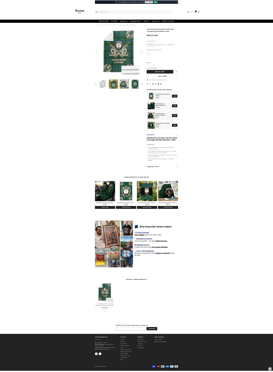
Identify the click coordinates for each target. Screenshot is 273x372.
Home (96, 25)
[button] (96, 52)
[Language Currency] (198, 12)
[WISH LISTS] (192, 12)
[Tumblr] (155, 83)
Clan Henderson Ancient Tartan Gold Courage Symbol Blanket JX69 (105, 304)
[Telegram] (158, 83)
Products (101, 25)
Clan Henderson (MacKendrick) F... (160, 114)
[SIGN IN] (188, 12)
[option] (119, 52)
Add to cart (160, 72)
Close (177, 2)
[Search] (134, 11)
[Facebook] (147, 83)
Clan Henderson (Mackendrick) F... (160, 104)
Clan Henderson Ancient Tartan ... (162, 94)
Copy (155, 2)
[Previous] (97, 195)
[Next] (176, 195)
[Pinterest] (152, 83)
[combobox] (135, 11)
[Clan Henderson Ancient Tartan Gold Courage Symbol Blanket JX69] (105, 292)
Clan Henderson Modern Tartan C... (168, 202)
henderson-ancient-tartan (105, 311)
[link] (176, 72)
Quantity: (149, 62)
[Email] (161, 83)
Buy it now (162, 76)
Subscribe (152, 328)
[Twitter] (150, 83)
